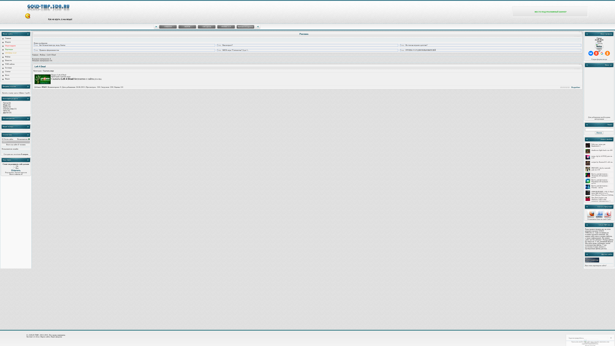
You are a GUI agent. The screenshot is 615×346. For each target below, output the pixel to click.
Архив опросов (21, 172)
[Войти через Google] (601, 53)
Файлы (7, 57)
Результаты (9, 172)
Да (17, 166)
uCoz (37, 337)
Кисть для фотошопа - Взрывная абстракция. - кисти (600, 181)
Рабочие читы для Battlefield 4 (598, 145)
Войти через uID (599, 46)
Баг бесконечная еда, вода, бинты (52, 45)
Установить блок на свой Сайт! (599, 219)
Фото (7, 75)
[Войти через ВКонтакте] (590, 53)
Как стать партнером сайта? (596, 265)
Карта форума (56, 337)
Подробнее (575, 87)
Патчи (5, 103)
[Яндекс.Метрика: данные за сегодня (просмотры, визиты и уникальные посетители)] (591, 341)
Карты (5, 107)
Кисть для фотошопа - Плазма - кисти (599, 186)
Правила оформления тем (49, 50)
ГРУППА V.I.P (226, 27)
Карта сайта (45, 337)
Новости (8, 60)
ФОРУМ (187, 27)
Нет (17, 168)
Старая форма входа (599, 59)
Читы (5, 111)
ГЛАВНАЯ (168, 27)
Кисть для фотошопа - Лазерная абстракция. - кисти (600, 175)
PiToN (44, 87)
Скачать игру (8, 109)
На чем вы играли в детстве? (416, 45)
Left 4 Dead (40, 66)
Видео (7, 79)
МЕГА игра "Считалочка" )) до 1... (235, 50)
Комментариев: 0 (54, 87)
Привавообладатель (245, 27)
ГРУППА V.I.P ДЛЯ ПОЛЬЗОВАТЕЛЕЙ (421, 50)
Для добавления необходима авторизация (599, 118)
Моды (5, 105)
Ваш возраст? (227, 45)
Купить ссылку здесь (10, 93)
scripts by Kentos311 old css (601, 162)
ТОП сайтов (206, 27)
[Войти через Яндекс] (596, 53)
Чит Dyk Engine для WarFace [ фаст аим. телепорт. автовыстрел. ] (600, 199)
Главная (8, 38)
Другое (6, 113)
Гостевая (8, 68)
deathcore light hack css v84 (601, 150)
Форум (8, 42)
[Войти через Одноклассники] (607, 53)
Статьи (7, 71)
